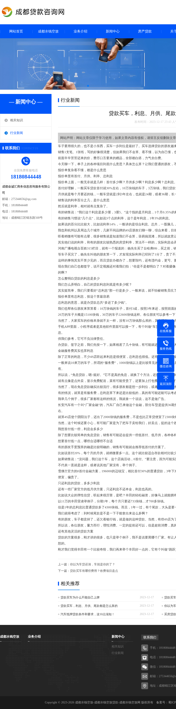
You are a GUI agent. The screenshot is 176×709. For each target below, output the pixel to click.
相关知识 (16, 120)
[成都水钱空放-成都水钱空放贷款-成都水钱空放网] (41, 11)
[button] (88, 86)
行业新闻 (16, 133)
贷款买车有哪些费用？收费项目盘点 (94, 570)
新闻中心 (113, 31)
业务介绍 (80, 31)
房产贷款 (145, 31)
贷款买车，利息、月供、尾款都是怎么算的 (89, 605)
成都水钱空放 (48, 31)
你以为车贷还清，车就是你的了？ (92, 564)
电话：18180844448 (162, 657)
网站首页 (16, 31)
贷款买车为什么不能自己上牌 (80, 597)
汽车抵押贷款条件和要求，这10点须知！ (88, 614)
